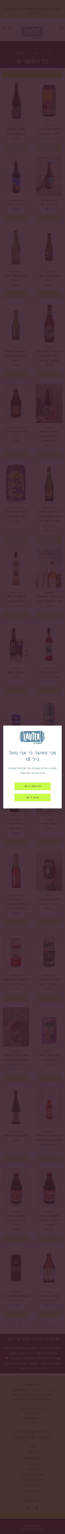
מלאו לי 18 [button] (32, 797)
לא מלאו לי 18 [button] (32, 786)
